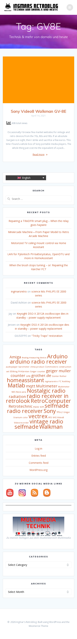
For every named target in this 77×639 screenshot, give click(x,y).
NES (13, 392)
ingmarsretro (19, 291)
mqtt (30, 386)
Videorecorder (21, 422)
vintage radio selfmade (39, 424)
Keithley (66, 381)
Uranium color (20, 417)
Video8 (60, 417)
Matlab (16, 385)
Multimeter (46, 386)
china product (37, 366)
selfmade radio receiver (38, 408)
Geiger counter (37, 371)
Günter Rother (59, 376)
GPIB (28, 376)
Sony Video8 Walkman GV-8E (38, 111)
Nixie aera (21, 392)
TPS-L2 (60, 412)
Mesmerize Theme (38, 626)
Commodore (51, 366)
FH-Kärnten (23, 371)
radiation (17, 396)
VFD (50, 417)
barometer (24, 366)
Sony (50, 411)
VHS (54, 417)
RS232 (36, 407)
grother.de (41, 375)
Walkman (51, 426)
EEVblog (13, 371)
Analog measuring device (34, 357)
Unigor (66, 412)
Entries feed (38, 455)
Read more (38, 154)
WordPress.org (38, 470)
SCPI (42, 407)
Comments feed (38, 463)
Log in (38, 448)
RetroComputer (51, 400)
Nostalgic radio (46, 390)
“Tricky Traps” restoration (47, 336)
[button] (26, 177)
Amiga (15, 356)
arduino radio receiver (38, 361)
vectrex (38, 416)
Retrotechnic (21, 406)
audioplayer (12, 366)
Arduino (57, 356)
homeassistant (25, 380)
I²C (59, 381)
